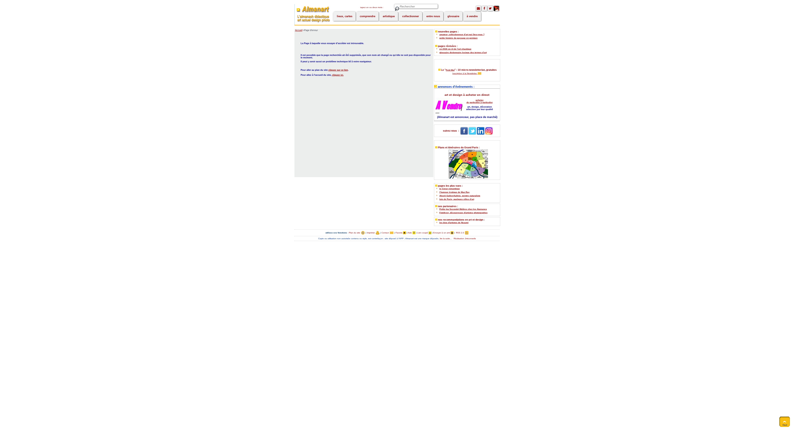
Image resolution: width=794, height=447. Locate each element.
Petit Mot (450, 70)
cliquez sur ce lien (338, 70)
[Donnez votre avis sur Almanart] (478, 8)
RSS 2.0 (460, 233)
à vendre (472, 16)
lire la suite (445, 238)
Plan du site (355, 233)
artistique (389, 16)
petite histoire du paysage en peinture (458, 38)
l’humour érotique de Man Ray (454, 192)
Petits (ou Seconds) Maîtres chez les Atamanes (463, 209)
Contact (385, 233)
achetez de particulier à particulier (479, 101)
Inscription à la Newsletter (464, 73)
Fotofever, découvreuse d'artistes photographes (463, 212)
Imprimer (371, 233)
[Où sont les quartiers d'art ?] (467, 163)
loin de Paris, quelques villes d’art (456, 199)
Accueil (298, 30)
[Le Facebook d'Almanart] (484, 8)
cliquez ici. (338, 75)
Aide (410, 233)
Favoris (399, 233)
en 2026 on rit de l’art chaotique (455, 49)
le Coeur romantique (449, 188)
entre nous (433, 16)
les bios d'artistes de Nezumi (454, 222)
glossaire (453, 16)
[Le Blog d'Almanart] (496, 8)
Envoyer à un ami (442, 233)
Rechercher (397, 8)
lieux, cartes (344, 16)
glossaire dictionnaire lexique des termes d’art (463, 52)
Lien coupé (423, 233)
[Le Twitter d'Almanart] (490, 8)
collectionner (410, 16)
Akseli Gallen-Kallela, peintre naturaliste (459, 196)
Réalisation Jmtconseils (465, 238)
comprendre (367, 16)
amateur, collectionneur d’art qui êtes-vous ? (461, 34)
